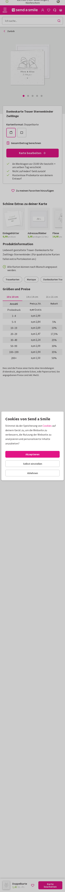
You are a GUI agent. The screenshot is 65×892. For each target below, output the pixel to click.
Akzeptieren (33, 454)
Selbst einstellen (32, 463)
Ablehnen (32, 473)
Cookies (47, 425)
